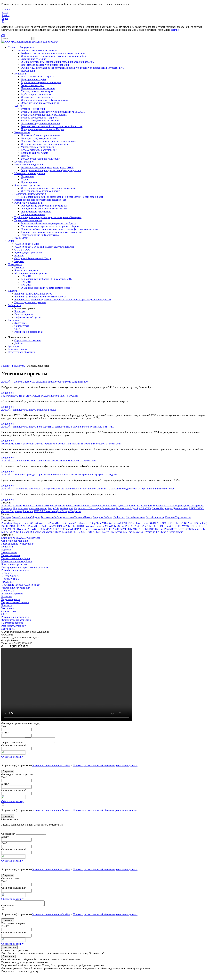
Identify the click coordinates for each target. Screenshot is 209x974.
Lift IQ (172, 523)
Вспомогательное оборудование (39, 149)
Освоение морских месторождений (40, 103)
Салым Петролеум (11, 511)
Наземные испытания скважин (38, 88)
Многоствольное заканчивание (38, 147)
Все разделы (21, 237)
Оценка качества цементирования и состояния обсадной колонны (57, 61)
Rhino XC (84, 523)
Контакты (13, 320)
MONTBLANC (184, 523)
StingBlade (95, 523)
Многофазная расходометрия (37, 91)
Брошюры (19, 311)
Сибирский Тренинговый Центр (32, 258)
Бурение (19, 105)
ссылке (175, 29)
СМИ (17, 328)
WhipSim (150, 532)
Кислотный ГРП (117, 523)
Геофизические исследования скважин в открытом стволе (53, 53)
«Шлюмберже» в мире (26, 243)
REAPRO (22, 526)
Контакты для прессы (26, 270)
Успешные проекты (12, 593)
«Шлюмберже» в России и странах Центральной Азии (44, 246)
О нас (11, 240)
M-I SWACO (20, 537)
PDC (161, 526)
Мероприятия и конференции (30, 273)
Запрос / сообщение (12, 742)
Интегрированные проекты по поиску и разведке (48, 188)
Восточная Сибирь (51, 517)
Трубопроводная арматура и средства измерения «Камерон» (47, 217)
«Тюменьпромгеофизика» (15, 587)
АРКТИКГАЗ (196, 508)
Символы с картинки (13, 745)
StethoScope (22, 532)
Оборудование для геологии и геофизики (44, 205)
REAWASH (184, 526)
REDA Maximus (63, 532)
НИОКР (19, 255)
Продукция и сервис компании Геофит (42, 129)
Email (5, 836)
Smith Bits (6, 537)
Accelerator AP (65, 529)
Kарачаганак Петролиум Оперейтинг (94, 508)
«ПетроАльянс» (10, 576)
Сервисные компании (33, 214)
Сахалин (170, 517)
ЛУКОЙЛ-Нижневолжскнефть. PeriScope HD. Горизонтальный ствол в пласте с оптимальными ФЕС (57, 426)
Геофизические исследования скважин (35, 50)
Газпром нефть (131, 505)
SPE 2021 (26, 284)
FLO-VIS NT (79, 532)
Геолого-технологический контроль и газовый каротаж (51, 126)
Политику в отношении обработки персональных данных (105, 765)
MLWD (109, 526)
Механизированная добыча (29, 173)
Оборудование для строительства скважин (44, 208)
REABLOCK (160, 523)
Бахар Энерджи (114, 505)
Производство (29, 182)
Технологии (27, 176)
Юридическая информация (16, 620)
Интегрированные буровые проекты (41, 191)
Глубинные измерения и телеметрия (41, 82)
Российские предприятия (28, 202)
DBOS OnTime (155, 529)
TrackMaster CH (136, 532)
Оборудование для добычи (36, 211)
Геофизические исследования (17, 543)
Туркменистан (183, 517)
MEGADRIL (140, 529)
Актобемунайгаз (95, 505)
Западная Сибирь (102, 517)
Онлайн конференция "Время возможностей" (46, 287)
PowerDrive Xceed (174, 529)
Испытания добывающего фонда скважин (44, 100)
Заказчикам (20, 323)
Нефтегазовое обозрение (28, 317)
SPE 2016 (26, 276)
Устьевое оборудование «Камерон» (40, 123)
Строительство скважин (27, 340)
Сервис (25, 179)
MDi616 (153, 526)
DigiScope (35, 532)
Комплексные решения (27, 185)
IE (3, 21)
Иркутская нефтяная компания (30, 508)
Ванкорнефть (148, 505)
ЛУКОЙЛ (6, 505)
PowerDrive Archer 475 (114, 532)
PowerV (100, 526)
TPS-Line (161, 532)
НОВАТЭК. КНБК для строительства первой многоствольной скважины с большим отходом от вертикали (61, 443)
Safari (5, 12)
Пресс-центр (15, 264)
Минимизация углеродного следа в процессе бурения (50, 226)
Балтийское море (155, 517)
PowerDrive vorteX (95, 529)
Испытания (20, 73)
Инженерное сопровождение (37, 97)
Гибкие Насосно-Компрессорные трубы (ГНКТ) (47, 167)
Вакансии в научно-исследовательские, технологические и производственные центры (62, 299)
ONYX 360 (27, 523)
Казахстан (68, 517)
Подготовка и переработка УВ (31, 193)
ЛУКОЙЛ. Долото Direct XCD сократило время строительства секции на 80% (44, 381)
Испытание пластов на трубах (38, 76)
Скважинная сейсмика (33, 59)
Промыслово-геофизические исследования (45, 64)
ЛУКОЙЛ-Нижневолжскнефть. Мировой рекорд (28, 409)
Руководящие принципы (28, 252)
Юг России (119, 517)
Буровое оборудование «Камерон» (40, 120)
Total (83, 505)
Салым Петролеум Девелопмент (170, 508)
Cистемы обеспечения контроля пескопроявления (48, 141)
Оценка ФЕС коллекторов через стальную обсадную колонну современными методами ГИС (72, 67)
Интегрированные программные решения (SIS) (40, 199)
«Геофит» (6, 573)
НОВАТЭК (145, 508)
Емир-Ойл (53, 508)
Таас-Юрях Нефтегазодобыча (48, 505)
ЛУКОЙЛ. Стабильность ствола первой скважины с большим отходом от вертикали (48, 460)
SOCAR (27, 505)
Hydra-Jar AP (24, 529)
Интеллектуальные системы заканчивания (44, 144)
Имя (3, 726)
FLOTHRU (78, 526)
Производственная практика (30, 302)
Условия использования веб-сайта (51, 765)
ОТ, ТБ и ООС (22, 249)
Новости (19, 267)
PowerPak (6, 523)
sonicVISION (8, 532)
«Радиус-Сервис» (11, 578)
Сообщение (8, 833)
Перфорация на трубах (33, 79)
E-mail (5, 732)
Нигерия (6, 517)
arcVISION (126, 529)
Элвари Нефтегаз (71, 511)
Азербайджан (32, 517)
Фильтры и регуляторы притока (38, 138)
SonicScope (47, 532)
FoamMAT (72, 523)
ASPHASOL (112, 529)
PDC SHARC (132, 526)
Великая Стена (164, 505)
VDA (105, 523)
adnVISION (55, 526)
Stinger (16, 523)
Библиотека (14, 305)
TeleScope (119, 526)
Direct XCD (171, 526)
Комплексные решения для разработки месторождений (51, 232)
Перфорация (28, 70)
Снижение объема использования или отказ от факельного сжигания (59, 229)
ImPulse (67, 526)
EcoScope (90, 526)
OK (3, 35)
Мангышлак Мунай (127, 508)
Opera (5, 18)
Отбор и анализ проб (32, 85)
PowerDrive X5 (57, 523)
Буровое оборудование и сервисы (39, 117)
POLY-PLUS (94, 532)
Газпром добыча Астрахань (188, 505)
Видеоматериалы (23, 314)
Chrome (6, 9)
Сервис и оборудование (21, 47)
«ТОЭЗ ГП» (8, 581)
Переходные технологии (28, 220)
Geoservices (33, 537)
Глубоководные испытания (36, 94)
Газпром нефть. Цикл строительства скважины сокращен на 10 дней (39, 395)
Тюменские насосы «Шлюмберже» (20, 584)
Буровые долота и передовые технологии (44, 114)
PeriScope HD (41, 523)
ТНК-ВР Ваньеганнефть (47, 511)
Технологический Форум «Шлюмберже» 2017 (46, 279)
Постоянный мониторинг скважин (40, 135)
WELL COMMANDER (44, 529)
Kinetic (179, 532)
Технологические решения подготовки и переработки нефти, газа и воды (62, 196)
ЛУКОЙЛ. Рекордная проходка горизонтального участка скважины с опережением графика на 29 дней (59, 474)
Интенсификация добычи (28, 164)
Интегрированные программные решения (24, 567)
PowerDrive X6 (144, 523)
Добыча (18, 343)
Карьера (12, 290)
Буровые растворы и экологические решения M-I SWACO (53, 111)
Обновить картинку (12, 756)
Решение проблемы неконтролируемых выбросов (48, 223)
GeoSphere (190, 529)
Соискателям (21, 326)
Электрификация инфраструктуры (40, 235)
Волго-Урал (18, 517)
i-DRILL (201, 529)
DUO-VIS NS (8, 529)
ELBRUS (11, 526)
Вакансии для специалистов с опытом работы (40, 296)
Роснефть (28, 511)
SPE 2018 (26, 281)
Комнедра (6, 508)
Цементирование (23, 161)
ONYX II (79, 529)
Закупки (19, 261)
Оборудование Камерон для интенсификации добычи (51, 170)
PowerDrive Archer (38, 526)
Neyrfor (171, 532)
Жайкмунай (66, 508)
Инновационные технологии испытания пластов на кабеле (54, 56)
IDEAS (131, 523)
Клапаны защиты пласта (34, 152)
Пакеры (25, 155)
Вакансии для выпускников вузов (33, 293)
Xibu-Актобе (73, 505)
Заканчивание (22, 132)
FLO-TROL (197, 526)
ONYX (145, 526)
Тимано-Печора (83, 517)
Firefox (5, 15)
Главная (5, 365)
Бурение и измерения (33, 108)
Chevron (17, 505)
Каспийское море (135, 517)
